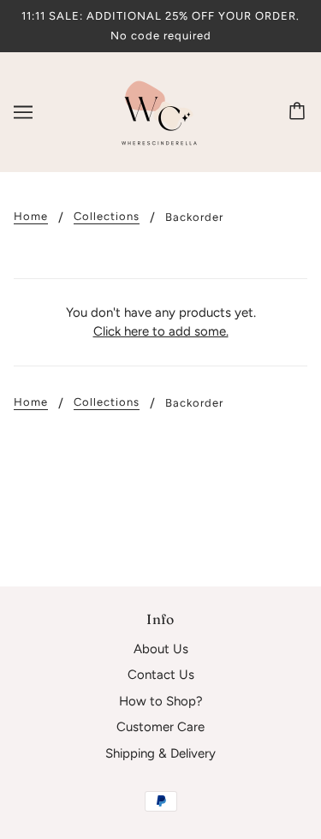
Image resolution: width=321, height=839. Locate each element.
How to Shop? (161, 701)
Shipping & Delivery (160, 753)
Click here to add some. (161, 331)
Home (31, 217)
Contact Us (161, 674)
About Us (161, 649)
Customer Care (160, 727)
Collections (107, 217)
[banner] (159, 111)
